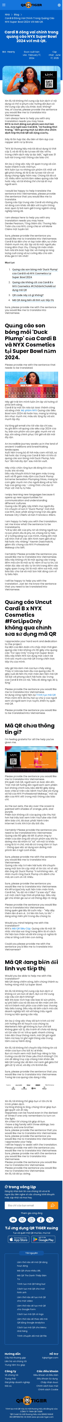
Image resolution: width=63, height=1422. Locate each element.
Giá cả (8, 1385)
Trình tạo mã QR (46, 695)
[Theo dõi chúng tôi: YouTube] (22, 1220)
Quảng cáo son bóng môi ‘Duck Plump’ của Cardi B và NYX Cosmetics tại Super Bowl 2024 (35, 273)
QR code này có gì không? (28, 295)
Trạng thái (10, 1378)
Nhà (7, 14)
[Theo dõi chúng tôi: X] (50, 1220)
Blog (16, 14)
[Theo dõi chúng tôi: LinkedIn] (13, 1220)
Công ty (10, 1371)
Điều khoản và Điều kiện (45, 1375)
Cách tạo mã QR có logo (30, 1314)
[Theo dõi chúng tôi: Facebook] (40, 1220)
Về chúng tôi (11, 1375)
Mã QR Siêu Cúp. (21, 928)
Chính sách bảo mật (47, 1385)
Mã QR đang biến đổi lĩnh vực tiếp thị (33, 300)
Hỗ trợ (54, 1354)
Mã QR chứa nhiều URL (29, 1270)
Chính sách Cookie (48, 1389)
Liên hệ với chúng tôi (16, 1361)
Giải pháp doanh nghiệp (17, 1382)
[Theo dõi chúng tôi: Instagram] (31, 1220)
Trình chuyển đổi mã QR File (32, 1335)
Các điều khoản (47, 1371)
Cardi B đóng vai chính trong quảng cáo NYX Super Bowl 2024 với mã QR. (29, 20)
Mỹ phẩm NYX (29, 410)
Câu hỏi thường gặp (15, 1357)
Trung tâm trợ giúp (15, 1364)
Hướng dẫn (12, 1354)
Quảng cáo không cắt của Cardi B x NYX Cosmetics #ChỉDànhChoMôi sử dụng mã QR (34, 286)
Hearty (11, 51)
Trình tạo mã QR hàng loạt (31, 1283)
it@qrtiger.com (50, 1357)
